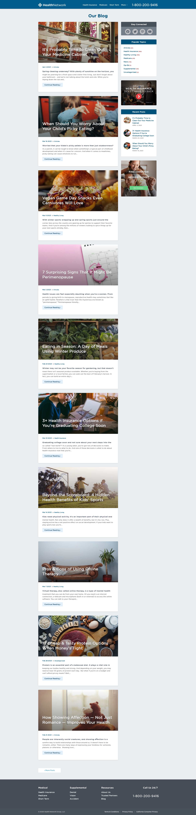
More (123, 5)
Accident (74, 799)
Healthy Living (58, 215)
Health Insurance (90, 5)
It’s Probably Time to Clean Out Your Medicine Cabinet (143, 120)
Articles (56, 67)
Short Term (114, 5)
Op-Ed (126, 65)
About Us (105, 792)
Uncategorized (60, 660)
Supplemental (129, 69)
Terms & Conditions (111, 812)
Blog (103, 799)
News (126, 62)
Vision (73, 795)
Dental (73, 792)
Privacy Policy (127, 812)
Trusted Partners (109, 795)
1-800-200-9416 (145, 5)
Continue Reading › (52, 85)
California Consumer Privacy (147, 812)
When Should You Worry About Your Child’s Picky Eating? (143, 145)
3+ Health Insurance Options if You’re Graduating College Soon (143, 133)
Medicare (103, 5)
